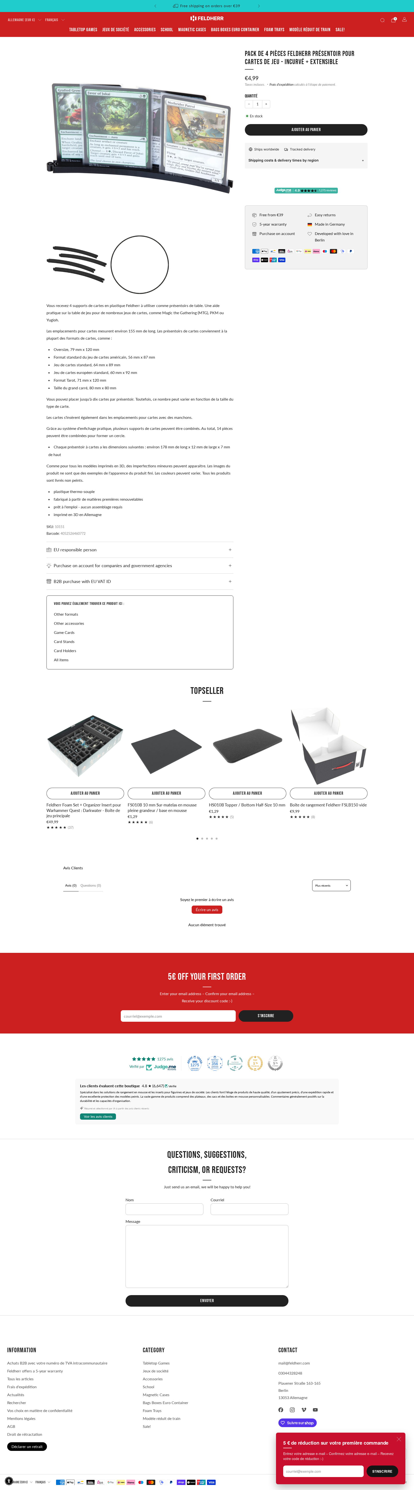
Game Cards (64, 632)
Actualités (15, 1394)
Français (51, 20)
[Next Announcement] (259, 6)
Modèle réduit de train (310, 30)
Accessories (145, 30)
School (167, 30)
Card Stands (64, 641)
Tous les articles (20, 1378)
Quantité (251, 96)
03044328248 (290, 1373)
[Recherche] (382, 20)
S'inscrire (382, 1471)
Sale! (340, 30)
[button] (9, 1481)
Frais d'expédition (281, 84)
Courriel (217, 1199)
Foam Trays (274, 30)
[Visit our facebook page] (281, 1410)
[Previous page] (46, 746)
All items (61, 659)
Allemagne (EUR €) (21, 20)
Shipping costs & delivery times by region (283, 160)
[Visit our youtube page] (315, 1410)
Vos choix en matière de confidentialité (39, 1410)
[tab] (197, 839)
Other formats (66, 614)
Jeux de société (115, 30)
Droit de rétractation (24, 1434)
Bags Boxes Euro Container (235, 30)
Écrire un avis (207, 909)
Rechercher (16, 1402)
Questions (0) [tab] (90, 885)
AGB (11, 1426)
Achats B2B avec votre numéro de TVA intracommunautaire (57, 1363)
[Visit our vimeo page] (304, 1410)
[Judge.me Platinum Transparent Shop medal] (235, 1063)
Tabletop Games (83, 30)
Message (133, 1221)
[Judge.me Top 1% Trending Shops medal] (255, 1063)
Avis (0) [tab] (71, 885)
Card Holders (65, 650)
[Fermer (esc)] (398, 1439)
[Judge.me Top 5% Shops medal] (275, 1063)
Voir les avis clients (98, 1116)
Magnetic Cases (192, 30)
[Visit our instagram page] (292, 1410)
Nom (130, 1199)
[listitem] (207, 6)
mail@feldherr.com (294, 1363)
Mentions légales (21, 1418)
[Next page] (367, 746)
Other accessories (69, 623)
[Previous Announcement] (155, 6)
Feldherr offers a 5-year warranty (35, 1371)
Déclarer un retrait (27, 1446)
